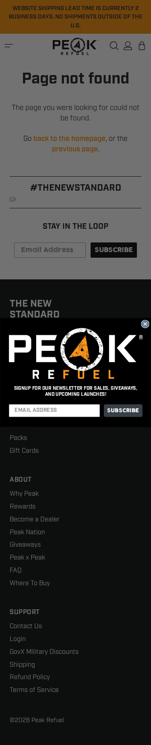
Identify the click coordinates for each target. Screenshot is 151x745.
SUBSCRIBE (123, 410)
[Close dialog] (145, 324)
